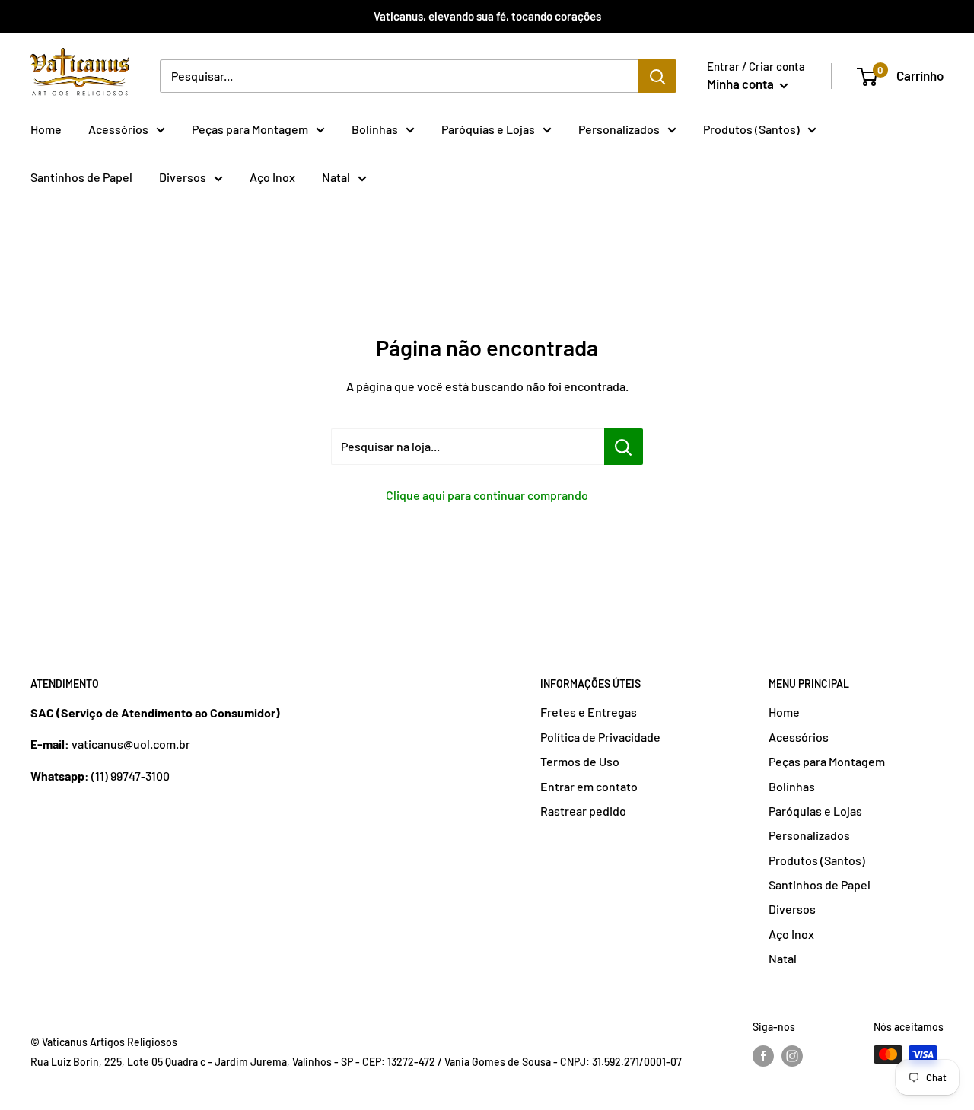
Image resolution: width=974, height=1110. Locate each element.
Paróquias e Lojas (488, 129)
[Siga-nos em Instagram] (792, 1056)
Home (46, 129)
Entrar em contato (589, 786)
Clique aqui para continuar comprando (487, 495)
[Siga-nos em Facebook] (763, 1056)
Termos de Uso (579, 761)
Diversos (182, 177)
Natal (336, 177)
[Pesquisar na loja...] (623, 446)
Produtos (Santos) (751, 129)
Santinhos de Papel (81, 177)
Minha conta (741, 83)
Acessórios (118, 129)
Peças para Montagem (250, 129)
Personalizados (619, 129)
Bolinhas (375, 129)
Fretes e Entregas (588, 711)
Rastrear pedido (583, 810)
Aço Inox (272, 177)
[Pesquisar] (657, 76)
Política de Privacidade (600, 737)
